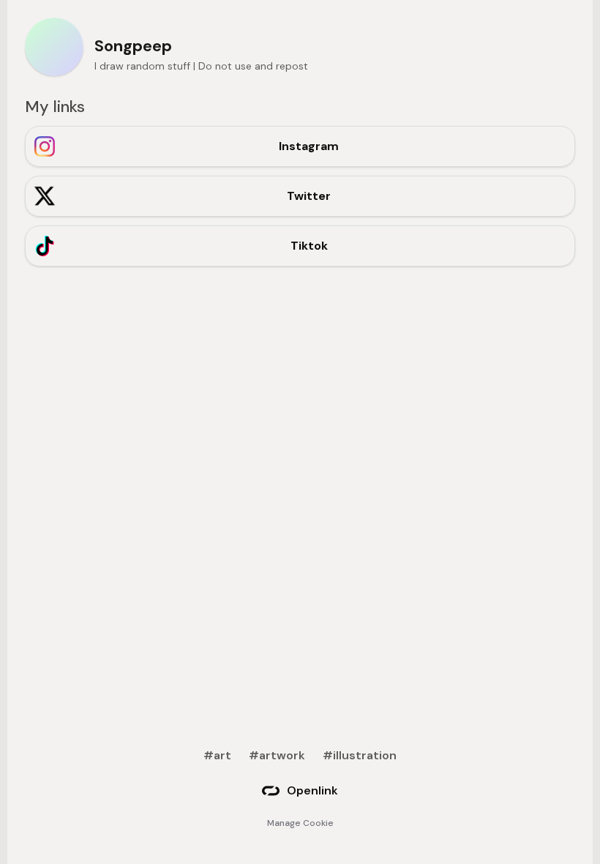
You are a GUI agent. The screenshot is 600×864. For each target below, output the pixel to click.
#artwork (277, 755)
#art (217, 755)
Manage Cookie (300, 823)
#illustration (360, 755)
